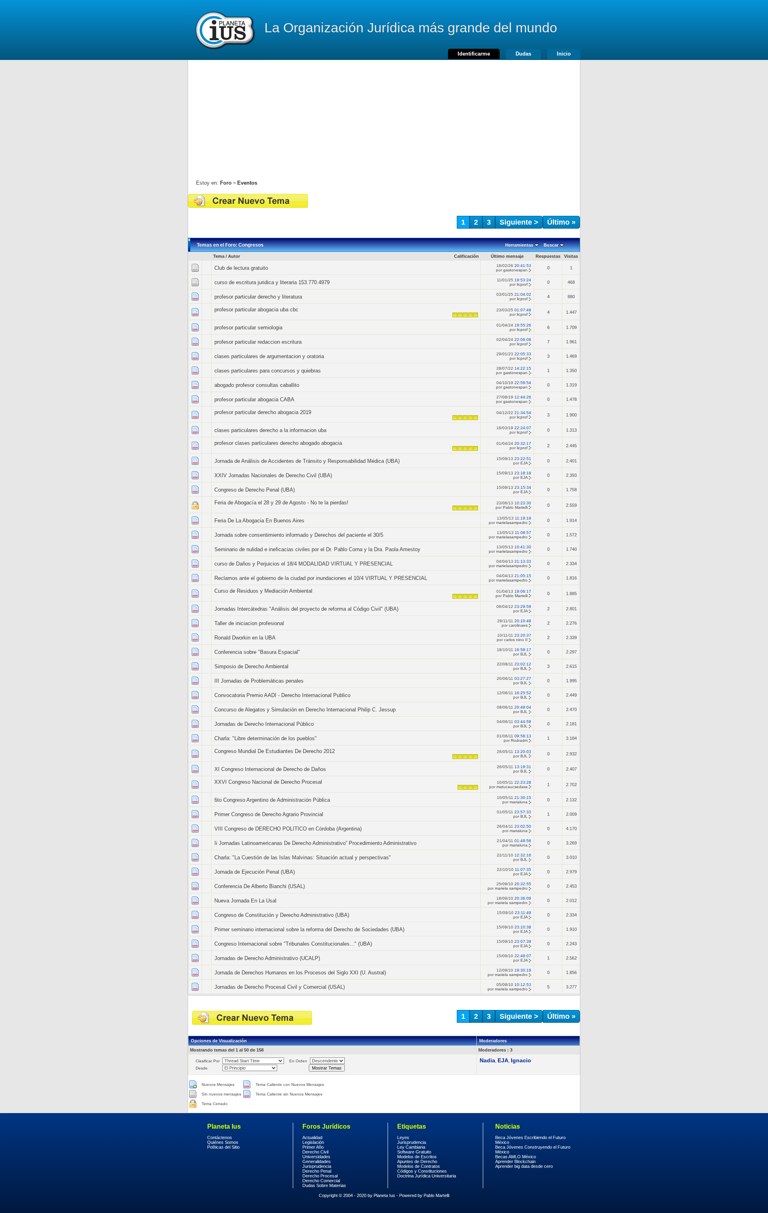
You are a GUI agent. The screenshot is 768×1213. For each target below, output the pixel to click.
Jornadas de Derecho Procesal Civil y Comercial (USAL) (279, 987)
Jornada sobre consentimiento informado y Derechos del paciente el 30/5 (298, 535)
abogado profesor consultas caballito (256, 385)
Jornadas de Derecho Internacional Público (264, 724)
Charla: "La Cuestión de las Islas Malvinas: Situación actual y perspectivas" (302, 857)
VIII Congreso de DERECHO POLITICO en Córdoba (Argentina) (288, 829)
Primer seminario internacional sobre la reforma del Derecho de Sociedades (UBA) (309, 929)
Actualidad (312, 1137)
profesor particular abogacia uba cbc (256, 310)
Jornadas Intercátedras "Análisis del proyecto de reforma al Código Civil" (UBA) (306, 609)
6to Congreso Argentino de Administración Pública (272, 800)
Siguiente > (519, 222)
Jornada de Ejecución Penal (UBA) (254, 872)
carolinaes (518, 625)
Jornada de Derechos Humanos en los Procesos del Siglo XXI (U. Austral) (300, 973)
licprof (522, 284)
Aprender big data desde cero (524, 1166)
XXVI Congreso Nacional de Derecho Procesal (268, 782)
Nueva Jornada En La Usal (245, 901)
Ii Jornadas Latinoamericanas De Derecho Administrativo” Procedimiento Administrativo (315, 843)
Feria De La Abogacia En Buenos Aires (259, 521)
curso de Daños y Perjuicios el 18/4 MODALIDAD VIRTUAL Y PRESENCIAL (303, 564)
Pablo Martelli (515, 507)
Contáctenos (219, 1137)
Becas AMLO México (515, 1156)
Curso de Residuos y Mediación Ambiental (263, 591)
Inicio (564, 54)
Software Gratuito (414, 1151)
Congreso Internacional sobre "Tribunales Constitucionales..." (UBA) (293, 944)
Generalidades (316, 1161)
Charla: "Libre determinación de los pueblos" (265, 738)
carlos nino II (516, 639)
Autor (234, 256)
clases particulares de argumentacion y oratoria (269, 356)
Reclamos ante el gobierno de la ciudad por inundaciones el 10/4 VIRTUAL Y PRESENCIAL (320, 578)
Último (561, 222)
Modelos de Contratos (418, 1166)
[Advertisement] (384, 116)
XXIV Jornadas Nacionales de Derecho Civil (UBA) (273, 475)
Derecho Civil (315, 1151)
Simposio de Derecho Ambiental (251, 666)
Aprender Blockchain (515, 1161)
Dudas (523, 54)
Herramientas (519, 245)
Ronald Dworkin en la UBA (245, 638)
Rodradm (519, 740)
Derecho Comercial (321, 1180)
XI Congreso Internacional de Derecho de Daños (270, 769)
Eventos (247, 183)
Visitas (571, 256)
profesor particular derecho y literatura (258, 297)
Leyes (403, 1137)
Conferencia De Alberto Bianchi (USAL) (259, 886)
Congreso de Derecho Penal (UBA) (254, 490)
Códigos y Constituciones (422, 1171)
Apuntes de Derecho (417, 1161)
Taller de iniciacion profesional (249, 623)
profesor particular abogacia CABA (254, 399)
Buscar (551, 245)
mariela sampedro (511, 888)
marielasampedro (512, 522)
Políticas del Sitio (223, 1147)
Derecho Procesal (320, 1175)
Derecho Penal (316, 1171)
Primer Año (313, 1147)
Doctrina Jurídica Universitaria (426, 1175)
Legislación (313, 1142)
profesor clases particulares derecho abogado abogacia (278, 443)
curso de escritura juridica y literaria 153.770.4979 (272, 282)
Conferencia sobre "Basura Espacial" (257, 652)
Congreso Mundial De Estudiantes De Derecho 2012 (274, 751)
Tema (218, 256)
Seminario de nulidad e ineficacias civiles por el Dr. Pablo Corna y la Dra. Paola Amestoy (317, 549)
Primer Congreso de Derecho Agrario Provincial (268, 814)
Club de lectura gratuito (241, 268)
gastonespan (515, 270)
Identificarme (474, 54)
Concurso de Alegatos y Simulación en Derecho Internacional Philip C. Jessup (305, 710)
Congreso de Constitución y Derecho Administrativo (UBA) (281, 915)
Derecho (224, 30)
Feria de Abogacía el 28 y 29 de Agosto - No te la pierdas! (281, 503)
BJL (524, 654)
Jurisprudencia (316, 1166)
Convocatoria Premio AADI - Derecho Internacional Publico (282, 695)
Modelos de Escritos (417, 1156)
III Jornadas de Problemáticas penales (259, 681)
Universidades (316, 1156)
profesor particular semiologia (248, 328)
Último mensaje (507, 256)
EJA (524, 463)
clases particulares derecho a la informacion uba (270, 430)
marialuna (519, 802)
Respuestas (548, 256)
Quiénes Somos (222, 1142)
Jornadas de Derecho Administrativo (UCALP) (267, 958)
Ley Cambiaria (411, 1147)
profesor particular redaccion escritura (258, 342)
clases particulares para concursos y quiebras (267, 371)
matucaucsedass (512, 787)
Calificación (466, 256)
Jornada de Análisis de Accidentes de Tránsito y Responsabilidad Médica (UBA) (307, 461)
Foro (226, 183)
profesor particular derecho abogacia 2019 (262, 412)
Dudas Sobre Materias (324, 1185)
